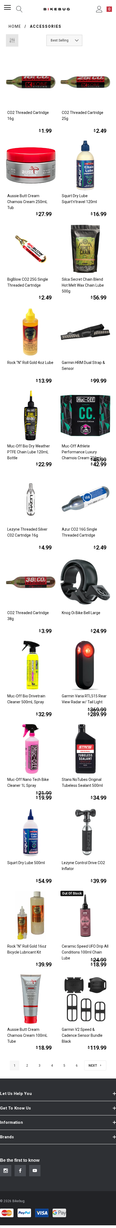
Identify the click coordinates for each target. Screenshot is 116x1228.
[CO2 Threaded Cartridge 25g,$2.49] (85, 82)
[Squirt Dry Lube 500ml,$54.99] (31, 832)
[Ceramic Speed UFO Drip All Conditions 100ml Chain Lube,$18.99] (85, 916)
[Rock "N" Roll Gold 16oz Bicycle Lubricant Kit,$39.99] (31, 916)
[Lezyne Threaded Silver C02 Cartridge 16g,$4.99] (31, 499)
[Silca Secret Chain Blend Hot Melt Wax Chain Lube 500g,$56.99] (85, 249)
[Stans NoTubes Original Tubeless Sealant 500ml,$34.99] (85, 749)
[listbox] (64, 40)
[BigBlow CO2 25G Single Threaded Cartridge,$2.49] (31, 249)
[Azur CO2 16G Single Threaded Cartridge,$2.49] (85, 499)
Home (15, 26)
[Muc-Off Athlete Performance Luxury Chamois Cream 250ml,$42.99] (85, 415)
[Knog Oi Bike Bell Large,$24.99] (85, 582)
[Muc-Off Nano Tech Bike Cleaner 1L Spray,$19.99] (31, 749)
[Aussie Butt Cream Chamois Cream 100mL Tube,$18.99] (31, 999)
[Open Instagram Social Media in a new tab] (5, 1170)
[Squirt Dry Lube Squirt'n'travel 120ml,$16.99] (85, 165)
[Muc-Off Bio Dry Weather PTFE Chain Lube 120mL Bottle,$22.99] (31, 415)
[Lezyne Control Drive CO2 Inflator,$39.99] (85, 832)
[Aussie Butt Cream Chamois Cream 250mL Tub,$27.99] (31, 165)
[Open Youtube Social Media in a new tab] (34, 1170)
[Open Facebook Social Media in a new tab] (20, 1170)
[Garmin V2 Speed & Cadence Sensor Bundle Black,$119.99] (85, 999)
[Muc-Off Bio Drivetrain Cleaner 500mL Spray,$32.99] (31, 666)
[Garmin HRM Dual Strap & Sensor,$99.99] (85, 332)
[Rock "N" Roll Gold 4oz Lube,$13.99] (31, 332)
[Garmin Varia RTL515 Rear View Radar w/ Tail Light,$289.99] (85, 666)
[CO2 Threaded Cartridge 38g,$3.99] (31, 582)
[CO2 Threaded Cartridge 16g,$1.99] (31, 82)
